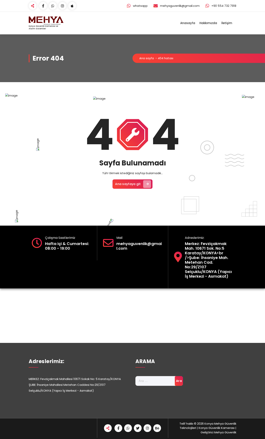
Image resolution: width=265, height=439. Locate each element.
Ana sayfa (146, 58)
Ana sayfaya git (128, 184)
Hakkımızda (208, 23)
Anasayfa (187, 23)
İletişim (226, 23)
